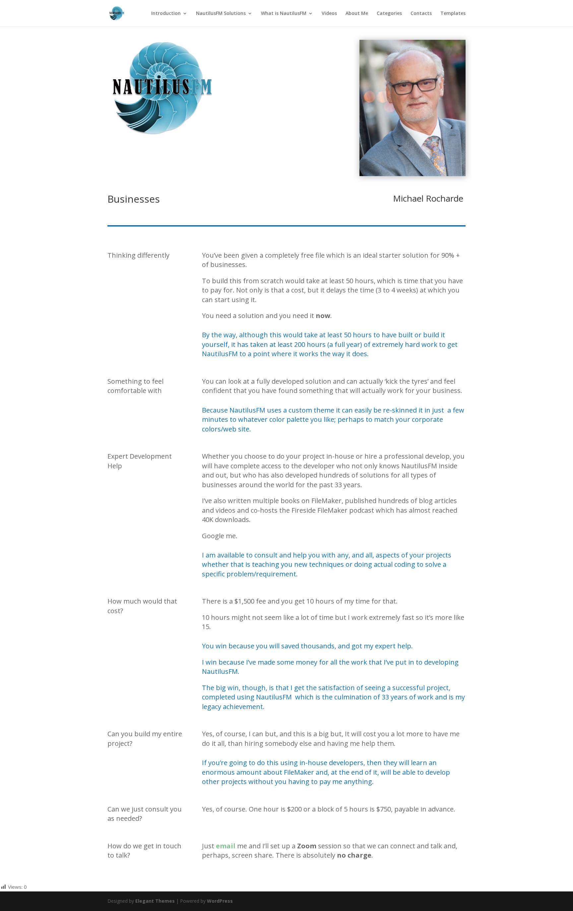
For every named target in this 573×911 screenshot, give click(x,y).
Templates (453, 13)
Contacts (421, 13)
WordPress (220, 901)
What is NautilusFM (283, 13)
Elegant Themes (155, 901)
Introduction (166, 13)
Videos (329, 13)
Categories (389, 13)
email (225, 845)
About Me (357, 13)
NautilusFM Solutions (221, 13)
